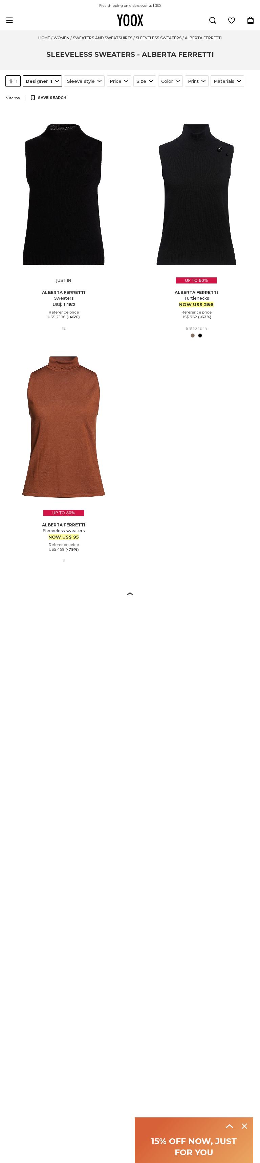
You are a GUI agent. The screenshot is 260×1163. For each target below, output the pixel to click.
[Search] (212, 20)
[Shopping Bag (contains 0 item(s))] (250, 20)
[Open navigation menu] (9, 20)
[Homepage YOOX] (130, 20)
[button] (130, 593)
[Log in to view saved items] (231, 20)
